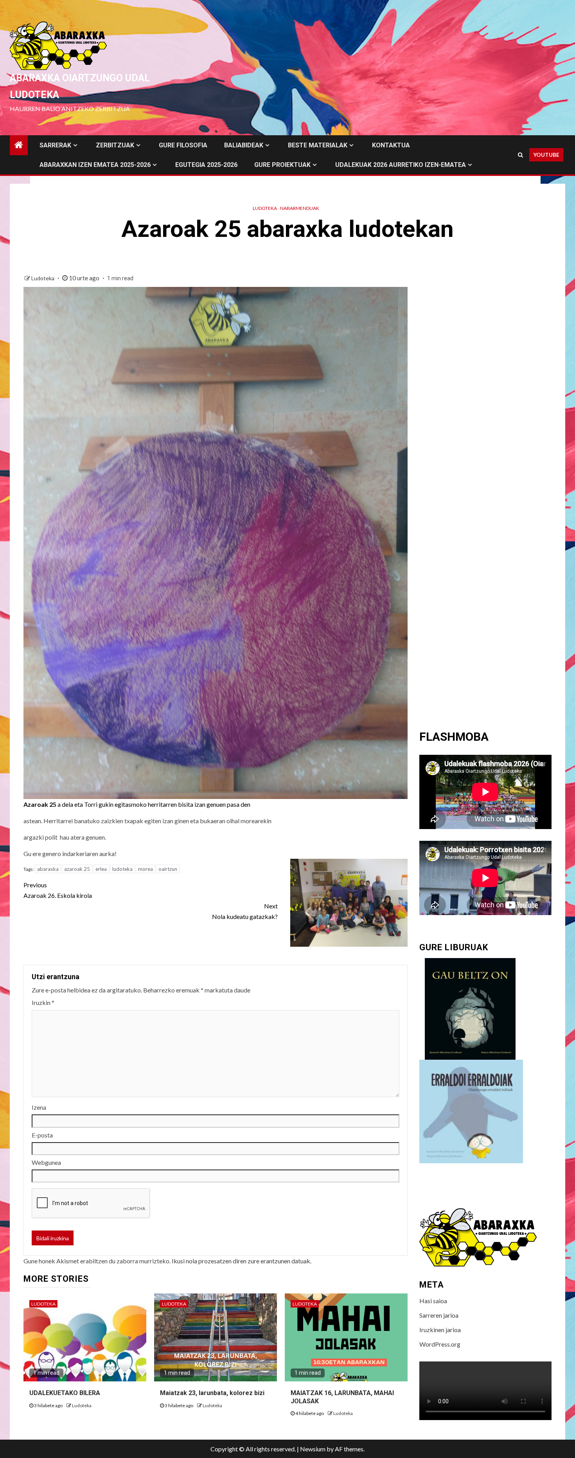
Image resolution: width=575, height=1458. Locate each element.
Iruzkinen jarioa (440, 1329)
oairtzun (167, 869)
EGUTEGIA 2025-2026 (206, 164)
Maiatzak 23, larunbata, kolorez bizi (212, 1393)
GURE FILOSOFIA (183, 145)
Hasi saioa (433, 1300)
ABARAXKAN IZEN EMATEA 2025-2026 (95, 164)
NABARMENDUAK (299, 208)
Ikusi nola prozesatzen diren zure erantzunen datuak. (241, 1261)
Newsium (312, 1449)
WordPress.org (439, 1344)
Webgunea (46, 1162)
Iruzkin (43, 1002)
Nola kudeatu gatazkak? (245, 911)
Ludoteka (265, 208)
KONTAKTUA (391, 145)
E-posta (42, 1135)
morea (145, 869)
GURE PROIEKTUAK (282, 164)
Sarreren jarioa (438, 1315)
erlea (101, 869)
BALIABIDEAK (243, 145)
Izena (39, 1107)
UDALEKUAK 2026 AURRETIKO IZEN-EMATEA (400, 164)
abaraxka (48, 869)
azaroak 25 (77, 869)
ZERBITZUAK (115, 145)
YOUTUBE (546, 154)
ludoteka (122, 869)
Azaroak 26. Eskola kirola (57, 890)
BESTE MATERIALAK (317, 145)
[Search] (520, 154)
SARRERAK (55, 145)
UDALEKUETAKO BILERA (64, 1393)
